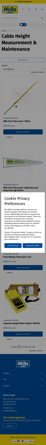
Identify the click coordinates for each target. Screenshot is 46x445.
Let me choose (13, 246)
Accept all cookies (32, 246)
